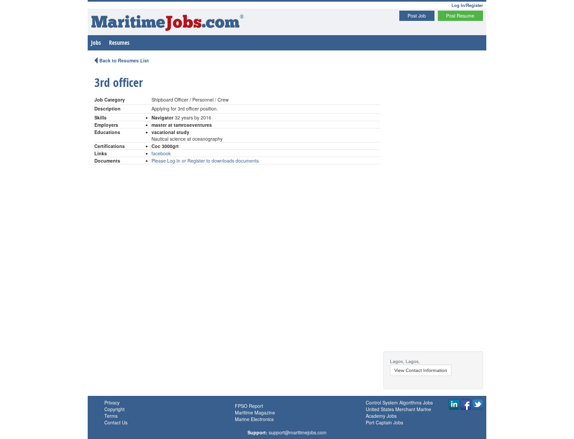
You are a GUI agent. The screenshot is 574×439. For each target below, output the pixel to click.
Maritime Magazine (255, 412)
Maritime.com (167, 23)
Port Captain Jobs (384, 422)
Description (107, 108)
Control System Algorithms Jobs (399, 402)
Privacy (112, 402)
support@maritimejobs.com (298, 432)
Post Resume (460, 15)
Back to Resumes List (124, 60)
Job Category (109, 99)
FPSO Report (249, 405)
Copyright (114, 409)
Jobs (96, 42)
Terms (111, 415)
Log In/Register (467, 5)
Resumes (119, 42)
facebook (161, 153)
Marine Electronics (254, 419)
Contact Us (116, 422)
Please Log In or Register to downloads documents (205, 160)
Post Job (417, 15)
